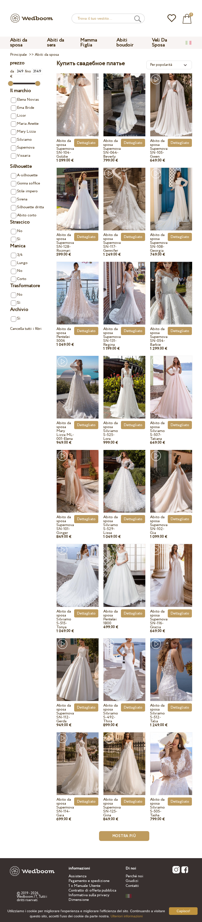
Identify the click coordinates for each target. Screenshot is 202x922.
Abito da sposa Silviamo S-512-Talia (157, 713)
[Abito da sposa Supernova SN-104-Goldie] (78, 99)
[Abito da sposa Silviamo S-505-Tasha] (171, 758)
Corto (21, 279)
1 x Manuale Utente (84, 886)
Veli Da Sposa (159, 43)
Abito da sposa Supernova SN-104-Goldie (65, 148)
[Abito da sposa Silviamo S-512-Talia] (171, 664)
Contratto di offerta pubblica (92, 890)
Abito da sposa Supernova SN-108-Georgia (159, 242)
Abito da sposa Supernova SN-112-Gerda (65, 713)
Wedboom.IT (27, 896)
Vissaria (23, 155)
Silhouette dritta (30, 207)
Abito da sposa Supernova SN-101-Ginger (65, 525)
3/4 (20, 255)
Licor (21, 115)
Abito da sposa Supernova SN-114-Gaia (65, 807)
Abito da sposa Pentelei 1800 (110, 617)
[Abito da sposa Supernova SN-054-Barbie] (171, 287)
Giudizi (132, 881)
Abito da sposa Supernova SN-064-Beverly (112, 148)
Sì (18, 239)
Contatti (132, 886)
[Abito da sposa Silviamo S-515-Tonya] (78, 570)
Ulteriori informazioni (127, 916)
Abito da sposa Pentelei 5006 (63, 335)
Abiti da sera (55, 43)
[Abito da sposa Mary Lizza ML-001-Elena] (78, 382)
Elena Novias (28, 99)
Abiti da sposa (18, 43)
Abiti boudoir (125, 43)
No (19, 231)
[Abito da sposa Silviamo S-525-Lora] (124, 382)
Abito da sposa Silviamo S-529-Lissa (110, 525)
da (12, 71)
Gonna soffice (28, 183)
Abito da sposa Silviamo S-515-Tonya (63, 619)
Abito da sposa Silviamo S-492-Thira (110, 713)
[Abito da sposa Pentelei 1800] (124, 570)
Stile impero (27, 191)
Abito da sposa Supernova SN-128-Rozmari (65, 242)
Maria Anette (28, 123)
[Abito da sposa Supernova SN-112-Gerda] (78, 664)
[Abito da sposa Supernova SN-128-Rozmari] (78, 193)
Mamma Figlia (88, 43)
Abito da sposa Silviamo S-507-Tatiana (157, 431)
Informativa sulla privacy (88, 895)
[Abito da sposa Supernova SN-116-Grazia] (171, 570)
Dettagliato (86, 143)
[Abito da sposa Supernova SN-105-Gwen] (171, 99)
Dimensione (78, 900)
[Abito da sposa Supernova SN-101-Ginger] (78, 476)
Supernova (25, 147)
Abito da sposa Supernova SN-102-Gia (159, 525)
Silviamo (24, 139)
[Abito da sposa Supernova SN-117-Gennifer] (124, 193)
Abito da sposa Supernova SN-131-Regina (112, 337)
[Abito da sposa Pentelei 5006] (78, 287)
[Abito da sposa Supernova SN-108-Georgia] (171, 193)
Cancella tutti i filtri (26, 329)
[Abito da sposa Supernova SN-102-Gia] (171, 476)
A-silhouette (27, 175)
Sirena (22, 199)
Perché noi (134, 876)
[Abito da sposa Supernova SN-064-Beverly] (124, 99)
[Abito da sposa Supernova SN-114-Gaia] (78, 758)
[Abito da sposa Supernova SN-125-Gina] (124, 758)
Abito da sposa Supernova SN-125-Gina (112, 807)
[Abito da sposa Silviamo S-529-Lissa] (124, 476)
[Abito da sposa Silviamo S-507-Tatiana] (171, 382)
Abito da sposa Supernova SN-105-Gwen (159, 148)
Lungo (22, 263)
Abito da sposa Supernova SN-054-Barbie (159, 337)
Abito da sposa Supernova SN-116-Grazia (159, 619)
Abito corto (26, 215)
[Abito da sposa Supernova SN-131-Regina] (124, 287)
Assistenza (77, 876)
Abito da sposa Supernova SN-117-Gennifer (112, 242)
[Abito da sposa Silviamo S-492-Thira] (124, 664)
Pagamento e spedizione (89, 881)
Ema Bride (25, 108)
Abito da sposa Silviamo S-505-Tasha (157, 807)
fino (28, 71)
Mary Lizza (26, 131)
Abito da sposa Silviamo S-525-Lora (110, 431)
